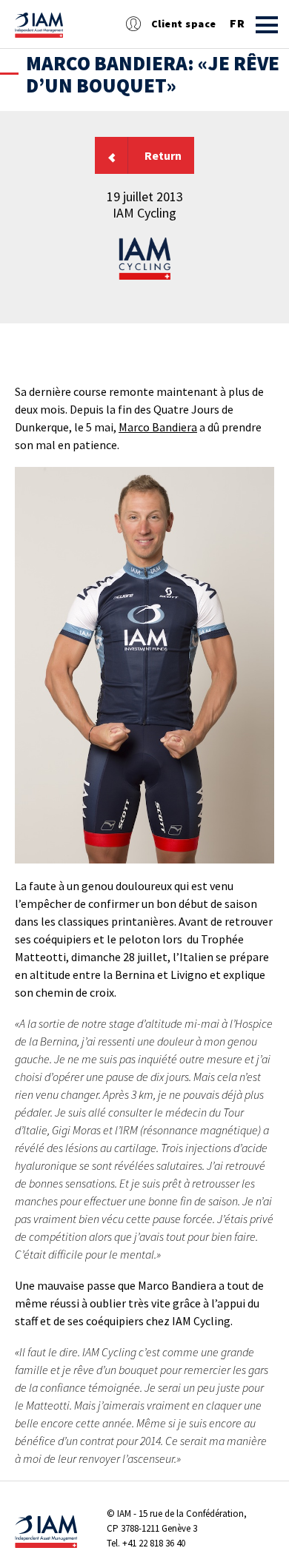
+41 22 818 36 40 (153, 1543)
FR (237, 23)
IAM (124, 1513)
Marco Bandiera (158, 427)
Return (163, 155)
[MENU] (267, 24)
